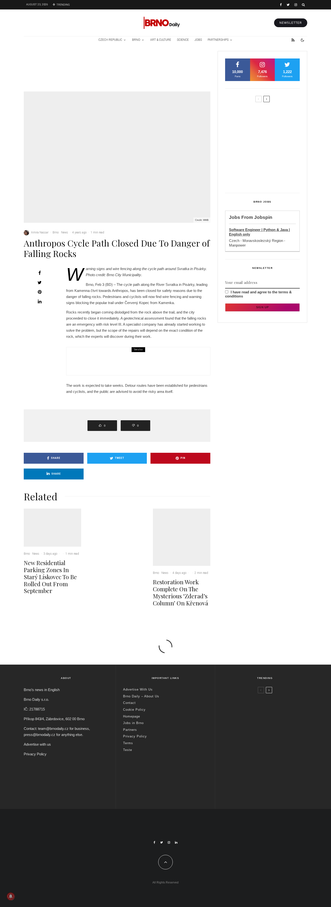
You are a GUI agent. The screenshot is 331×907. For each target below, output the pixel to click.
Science (183, 39)
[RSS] (293, 40)
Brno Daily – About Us (141, 696)
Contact (129, 703)
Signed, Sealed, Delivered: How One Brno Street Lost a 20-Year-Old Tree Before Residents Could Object (272, 177)
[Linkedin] (176, 842)
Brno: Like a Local (254, 779)
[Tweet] (39, 282)
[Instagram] (295, 5)
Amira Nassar (39, 232)
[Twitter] (288, 5)
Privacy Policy (35, 754)
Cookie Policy (134, 709)
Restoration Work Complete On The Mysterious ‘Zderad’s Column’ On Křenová (191, 73)
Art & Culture (160, 39)
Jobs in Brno (133, 723)
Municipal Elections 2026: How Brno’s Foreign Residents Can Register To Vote (270, 154)
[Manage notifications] (11, 896)
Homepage (131, 716)
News (58, 58)
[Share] (39, 273)
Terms (128, 743)
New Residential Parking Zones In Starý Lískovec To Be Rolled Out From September (64, 73)
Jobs (198, 39)
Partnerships (218, 39)
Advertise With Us (138, 689)
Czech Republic (110, 39)
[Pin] (39, 292)
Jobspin (263, 217)
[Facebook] (280, 5)
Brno (136, 39)
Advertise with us (37, 744)
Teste (127, 750)
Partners (130, 730)
